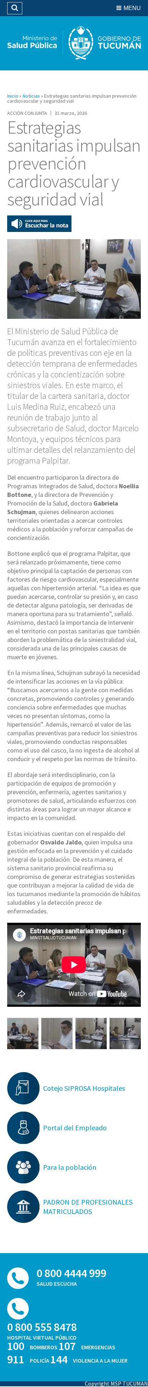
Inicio (12, 96)
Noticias (31, 96)
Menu (132, 8)
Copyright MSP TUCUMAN (116, 1383)
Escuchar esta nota (39, 223)
